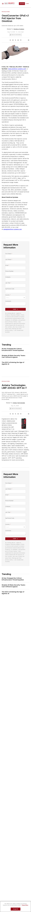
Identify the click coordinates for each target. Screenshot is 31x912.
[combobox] (15, 297)
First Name (8, 253)
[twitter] (15, 40)
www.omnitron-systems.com (17, 69)
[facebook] (10, 40)
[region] (15, 906)
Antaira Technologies (19, 403)
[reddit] (18, 40)
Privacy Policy (25, 905)
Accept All (15, 909)
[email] (20, 40)
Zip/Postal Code (9, 288)
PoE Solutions (6, 11)
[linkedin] (13, 40)
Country (8, 295)
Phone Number (9, 271)
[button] (3, 4)
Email (7, 265)
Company (8, 277)
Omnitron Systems (19, 29)
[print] (28, 40)
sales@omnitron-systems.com (12, 229)
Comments (8, 301)
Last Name (8, 259)
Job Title (8, 283)
